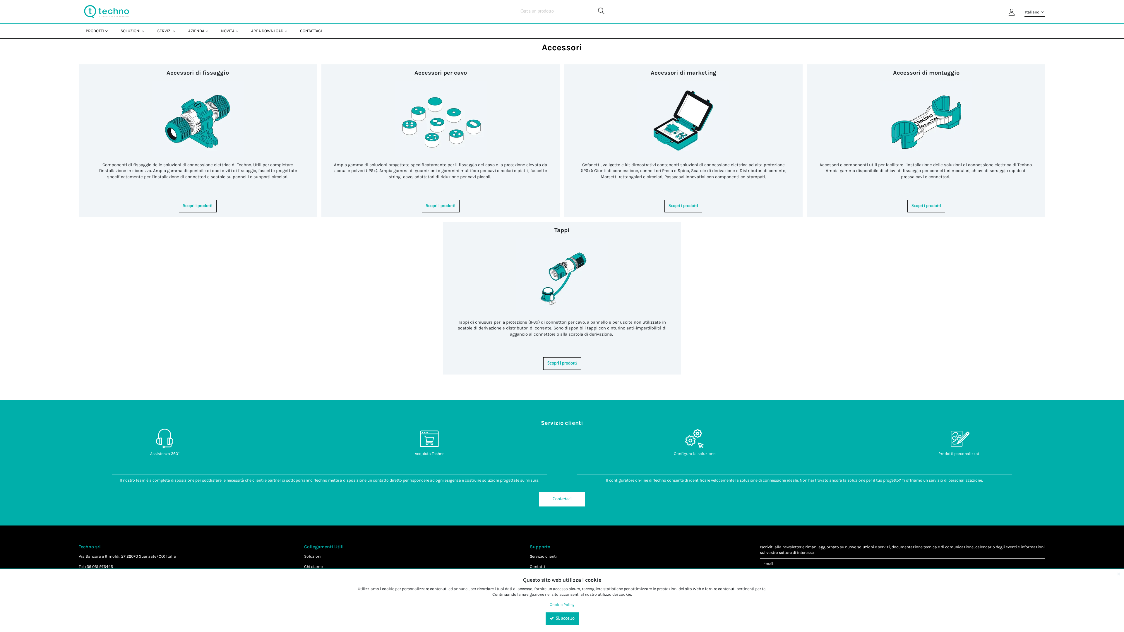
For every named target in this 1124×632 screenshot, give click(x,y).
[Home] (106, 11)
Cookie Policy (562, 604)
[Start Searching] (601, 11)
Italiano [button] (1032, 12)
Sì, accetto (565, 618)
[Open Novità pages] (239, 31)
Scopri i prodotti (198, 206)
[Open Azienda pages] (209, 31)
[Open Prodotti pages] (109, 31)
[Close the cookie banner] (1118, 573)
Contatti (537, 566)
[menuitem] (96, 31)
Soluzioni (312, 556)
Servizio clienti (543, 556)
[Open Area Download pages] (288, 31)
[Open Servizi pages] (176, 31)
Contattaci (562, 499)
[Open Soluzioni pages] (145, 31)
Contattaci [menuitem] (311, 30)
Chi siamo (313, 566)
